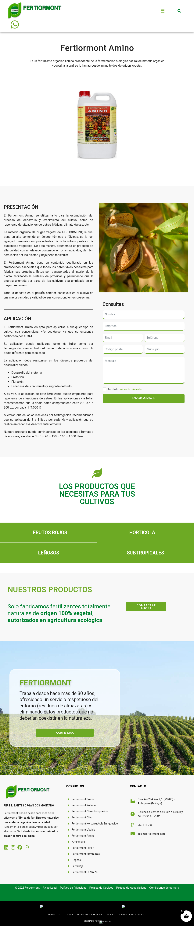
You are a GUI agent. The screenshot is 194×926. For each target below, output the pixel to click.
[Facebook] (19, 847)
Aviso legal (54, 914)
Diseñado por (91, 921)
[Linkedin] (6, 847)
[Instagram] (13, 847)
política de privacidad (130, 389)
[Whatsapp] (26, 847)
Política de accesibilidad (132, 914)
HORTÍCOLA (142, 532)
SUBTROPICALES (145, 553)
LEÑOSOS (48, 553)
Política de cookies (104, 914)
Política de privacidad (77, 914)
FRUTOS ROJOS (50, 532)
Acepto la (125, 389)
